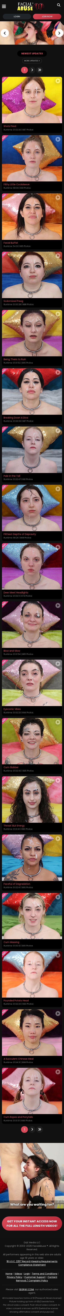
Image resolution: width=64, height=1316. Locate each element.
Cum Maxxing (11, 942)
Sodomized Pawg (13, 301)
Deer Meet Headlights (16, 592)
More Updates (31, 60)
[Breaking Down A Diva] (32, 391)
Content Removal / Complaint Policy (36, 1278)
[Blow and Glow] (32, 624)
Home (9, 1273)
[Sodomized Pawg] (32, 275)
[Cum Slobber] (32, 741)
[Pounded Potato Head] (32, 974)
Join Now (47, 16)
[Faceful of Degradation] (32, 858)
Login (17, 16)
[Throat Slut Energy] (32, 799)
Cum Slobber (11, 767)
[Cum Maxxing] (32, 916)
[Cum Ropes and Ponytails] (32, 1091)
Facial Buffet (11, 242)
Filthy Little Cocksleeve (17, 184)
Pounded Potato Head (16, 1000)
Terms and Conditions (44, 1273)
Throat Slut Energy (14, 825)
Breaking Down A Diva (16, 417)
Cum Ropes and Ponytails (18, 1117)
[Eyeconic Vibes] (32, 683)
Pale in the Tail (12, 476)
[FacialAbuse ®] (31, 6)
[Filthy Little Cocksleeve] (32, 158)
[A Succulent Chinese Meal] (32, 1032)
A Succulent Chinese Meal (18, 1058)
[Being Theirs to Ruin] (32, 333)
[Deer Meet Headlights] (32, 566)
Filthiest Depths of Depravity (20, 534)
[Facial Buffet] (32, 216)
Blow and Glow (12, 650)
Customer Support (35, 1277)
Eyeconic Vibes (12, 709)
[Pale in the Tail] (32, 450)
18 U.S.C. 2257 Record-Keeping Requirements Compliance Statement (32, 1263)
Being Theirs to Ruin (15, 359)
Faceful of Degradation (17, 884)
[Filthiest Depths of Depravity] (32, 508)
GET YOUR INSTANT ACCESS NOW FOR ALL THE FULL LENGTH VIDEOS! (32, 1223)
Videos (18, 1273)
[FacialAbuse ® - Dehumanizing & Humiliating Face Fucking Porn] (32, 33)
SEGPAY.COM (26, 1289)
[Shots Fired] (32, 100)
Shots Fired (10, 126)
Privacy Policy (14, 1277)
